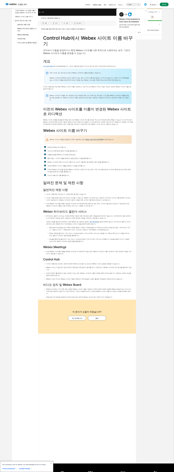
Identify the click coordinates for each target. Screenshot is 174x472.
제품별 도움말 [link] (97, 5)
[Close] (51, 463)
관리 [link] (105, 5)
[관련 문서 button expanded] (159, 24)
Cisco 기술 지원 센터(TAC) (94, 139)
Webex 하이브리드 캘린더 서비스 (26, 30)
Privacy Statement (9, 468)
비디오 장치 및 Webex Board (27, 43)
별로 (97, 318)
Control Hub (21, 39)
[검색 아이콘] (127, 4)
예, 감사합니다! (77, 318)
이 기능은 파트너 (48, 66)
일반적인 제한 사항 (23, 24)
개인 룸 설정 (94, 222)
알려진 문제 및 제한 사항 (23, 20)
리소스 (120, 5)
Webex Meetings (23, 35)
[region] (26, 466)
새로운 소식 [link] (112, 5)
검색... (130, 4)
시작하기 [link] (87, 5)
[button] (145, 4)
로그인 (164, 4)
